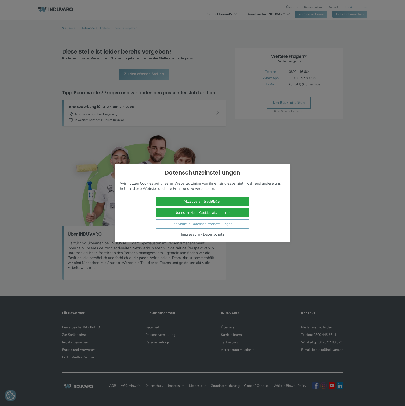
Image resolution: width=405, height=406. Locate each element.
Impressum (190, 234)
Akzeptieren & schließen (203, 201)
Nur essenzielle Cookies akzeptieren (202, 212)
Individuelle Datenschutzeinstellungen (202, 224)
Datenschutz (213, 234)
